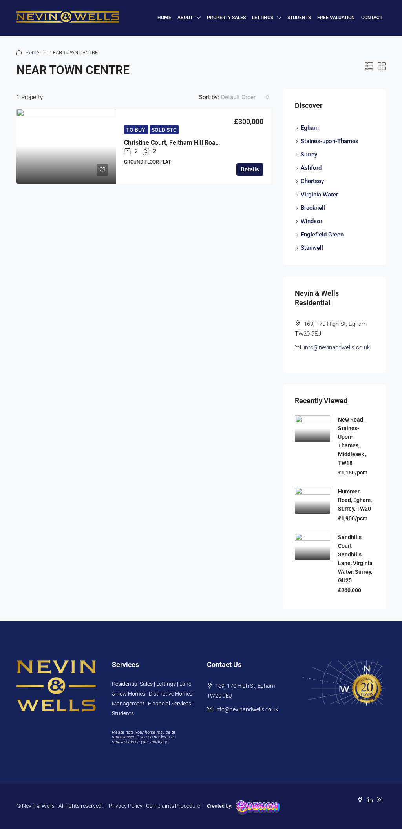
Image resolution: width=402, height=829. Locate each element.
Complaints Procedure (173, 806)
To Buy (136, 130)
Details (250, 169)
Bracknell (313, 207)
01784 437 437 (42, 53)
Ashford (311, 167)
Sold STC (164, 130)
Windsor (311, 221)
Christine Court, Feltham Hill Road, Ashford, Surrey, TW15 (205, 142)
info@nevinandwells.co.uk (337, 347)
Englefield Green (322, 234)
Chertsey (312, 181)
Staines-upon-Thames (329, 141)
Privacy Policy (126, 806)
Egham (310, 127)
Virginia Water (319, 194)
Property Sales (226, 17)
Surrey (309, 154)
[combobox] (245, 97)
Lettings (262, 17)
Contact (371, 17)
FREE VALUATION (336, 17)
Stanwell (312, 247)
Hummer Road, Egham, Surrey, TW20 (355, 500)
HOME (164, 17)
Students (299, 17)
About (185, 17)
